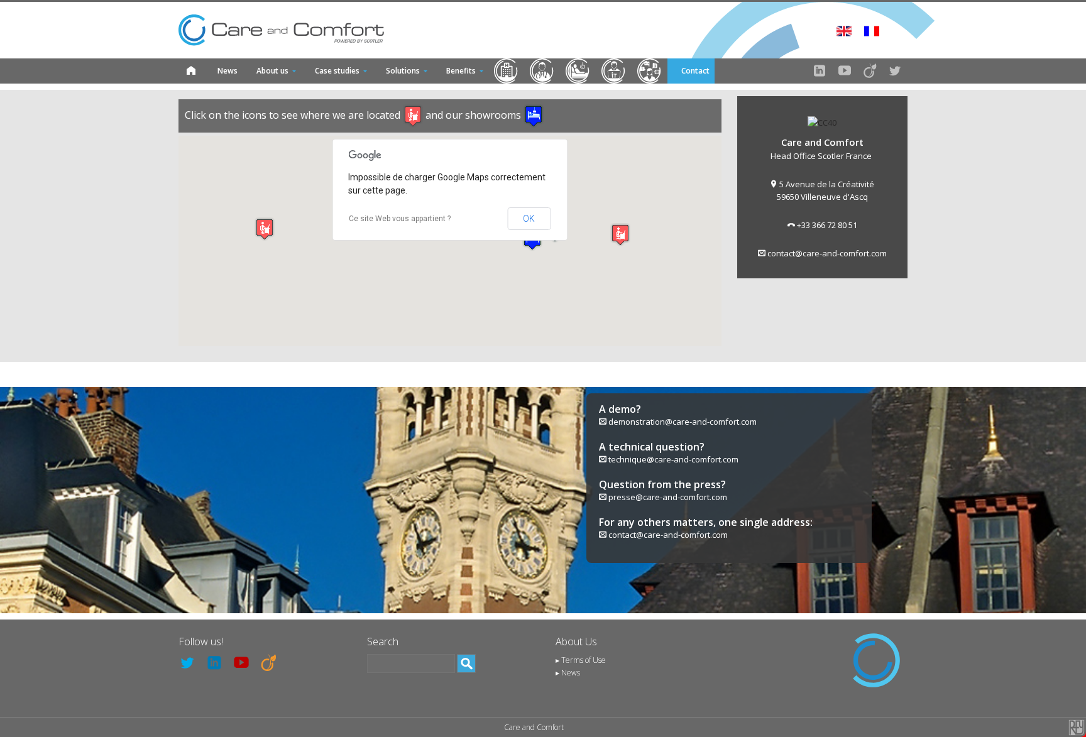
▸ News (568, 672)
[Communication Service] (649, 71)
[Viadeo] (869, 71)
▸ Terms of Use (581, 660)
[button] (265, 229)
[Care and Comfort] (281, 30)
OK (529, 219)
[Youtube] (844, 71)
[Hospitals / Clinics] (506, 71)
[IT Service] (614, 71)
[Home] (191, 71)
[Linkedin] (819, 71)
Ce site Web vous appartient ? (400, 218)
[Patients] (578, 71)
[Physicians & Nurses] (542, 71)
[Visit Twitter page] (895, 71)
